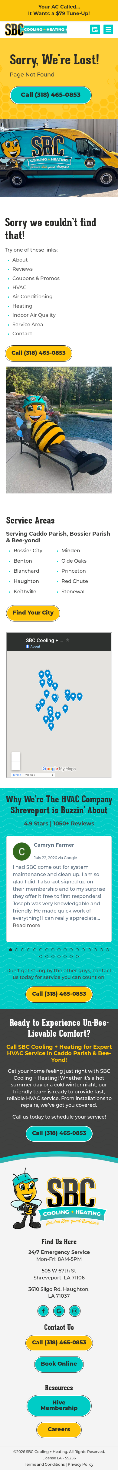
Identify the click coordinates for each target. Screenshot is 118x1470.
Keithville (25, 592)
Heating (22, 306)
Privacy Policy (80, 1465)
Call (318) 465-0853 (50, 95)
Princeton (73, 571)
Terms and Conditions (45, 1465)
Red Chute (74, 581)
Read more (26, 925)
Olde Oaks (74, 561)
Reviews (22, 269)
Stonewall (73, 592)
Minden (70, 551)
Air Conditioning (32, 297)
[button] (10, 949)
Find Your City (33, 613)
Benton (23, 561)
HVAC (19, 288)
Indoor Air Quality (34, 315)
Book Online (59, 1364)
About (20, 260)
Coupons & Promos (36, 278)
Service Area (27, 325)
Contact (22, 334)
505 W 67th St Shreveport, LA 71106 (59, 1274)
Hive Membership (59, 1406)
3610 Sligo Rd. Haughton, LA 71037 (59, 1293)
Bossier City (28, 551)
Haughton (26, 581)
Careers (59, 1430)
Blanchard (26, 571)
